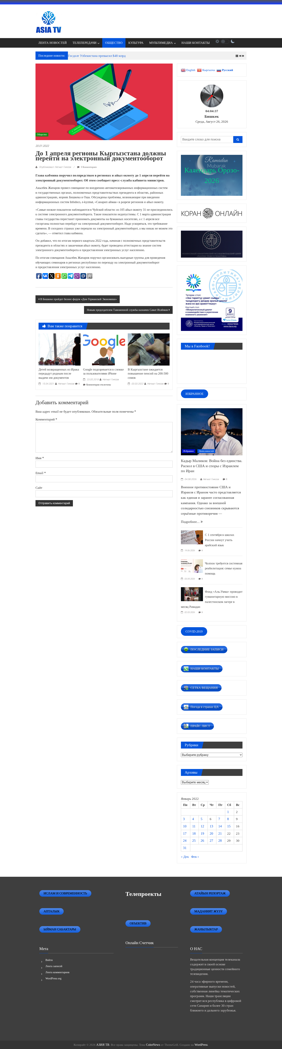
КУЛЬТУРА (135, 43)
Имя (39, 458)
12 (202, 826)
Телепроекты (143, 894)
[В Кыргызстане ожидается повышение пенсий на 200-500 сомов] (149, 349)
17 (184, 833)
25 (194, 840)
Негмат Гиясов (66, 383)
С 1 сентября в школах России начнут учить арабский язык (219, 540)
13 (211, 826)
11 (193, 826)
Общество (42, 134)
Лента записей (53, 966)
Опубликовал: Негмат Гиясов (55, 167)
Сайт (38, 488)
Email (40, 473)
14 (220, 826)
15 (229, 826)
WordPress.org (53, 978)
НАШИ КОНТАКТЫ (195, 43)
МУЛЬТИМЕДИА (161, 43)
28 (220, 840)
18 (194, 833)
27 (211, 840)
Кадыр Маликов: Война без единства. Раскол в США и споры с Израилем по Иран (211, 466)
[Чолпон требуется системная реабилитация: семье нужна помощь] (192, 565)
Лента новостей (206, 451)
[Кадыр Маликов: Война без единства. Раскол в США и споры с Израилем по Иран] (211, 431)
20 (211, 833)
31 (184, 848)
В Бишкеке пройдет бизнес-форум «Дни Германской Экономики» (78, 299)
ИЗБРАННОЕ (195, 394)
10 (184, 826)
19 (202, 833)
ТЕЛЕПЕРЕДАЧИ (84, 43)
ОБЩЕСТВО (114, 43)
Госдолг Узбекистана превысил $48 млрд (97, 56)
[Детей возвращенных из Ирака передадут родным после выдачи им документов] (59, 349)
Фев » (195, 857)
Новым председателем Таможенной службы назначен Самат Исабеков (127, 310)
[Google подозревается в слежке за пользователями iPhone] (104, 349)
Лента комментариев (57, 972)
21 (220, 833)
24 (184, 840)
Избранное (188, 451)
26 (202, 840)
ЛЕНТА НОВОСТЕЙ (52, 43)
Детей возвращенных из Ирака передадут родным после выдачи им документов (59, 374)
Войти (49, 960)
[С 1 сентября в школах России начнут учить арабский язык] (192, 537)
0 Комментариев (88, 167)
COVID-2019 (194, 631)
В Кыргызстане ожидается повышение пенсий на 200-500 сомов (148, 374)
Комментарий (46, 419)
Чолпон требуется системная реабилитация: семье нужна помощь (223, 568)
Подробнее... (191, 522)
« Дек (185, 857)
